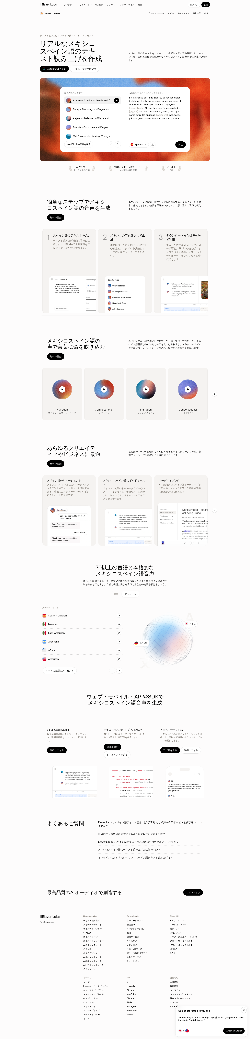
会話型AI (131, 924)
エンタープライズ (91, 1010)
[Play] (62, 389)
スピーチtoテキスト (92, 924)
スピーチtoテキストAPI (181, 941)
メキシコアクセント (83, 35)
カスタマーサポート (136, 957)
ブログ (86, 982)
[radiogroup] (92, 118)
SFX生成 (87, 932)
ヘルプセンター (90, 998)
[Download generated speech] (153, 144)
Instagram (132, 1006)
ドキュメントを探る (117, 754)
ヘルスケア (132, 941)
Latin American (65, 632)
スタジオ (87, 949)
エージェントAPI (178, 924)
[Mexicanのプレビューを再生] (44, 624)
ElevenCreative (90, 916)
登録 (206, 4)
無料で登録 (55, 217)
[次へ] (214, 394)
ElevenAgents (133, 916)
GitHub (130, 990)
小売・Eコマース (134, 949)
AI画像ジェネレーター (93, 961)
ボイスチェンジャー (92, 928)
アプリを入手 (170, 750)
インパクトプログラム (93, 990)
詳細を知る (112, 747)
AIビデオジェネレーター (94, 965)
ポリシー (174, 1002)
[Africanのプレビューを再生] (44, 650)
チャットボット (134, 961)
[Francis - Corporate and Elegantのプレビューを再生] (116, 127)
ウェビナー (88, 1002)
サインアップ (193, 892)
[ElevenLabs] (48, 4)
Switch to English (234, 1030)
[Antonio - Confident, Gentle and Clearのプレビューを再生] (116, 100)
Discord (131, 998)
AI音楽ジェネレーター (93, 945)
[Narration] (77, 372)
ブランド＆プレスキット (181, 994)
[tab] (116, 594)
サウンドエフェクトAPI (181, 945)
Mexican (62, 624)
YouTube (131, 994)
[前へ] (112, 670)
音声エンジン (176, 928)
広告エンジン (89, 969)
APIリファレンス (178, 920)
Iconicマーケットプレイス (95, 986)
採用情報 (174, 986)
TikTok (130, 1002)
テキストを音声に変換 (84, 68)
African (61, 650)
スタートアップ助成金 (93, 994)
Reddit (130, 1014)
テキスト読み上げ (48, 35)
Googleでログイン (56, 68)
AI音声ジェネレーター (93, 957)
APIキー (174, 953)
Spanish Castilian (66, 615)
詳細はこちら (57, 750)
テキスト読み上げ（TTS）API (184, 936)
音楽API (174, 949)
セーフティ (175, 990)
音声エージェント (135, 920)
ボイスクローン (90, 936)
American (62, 658)
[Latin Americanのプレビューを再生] (44, 633)
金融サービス (133, 936)
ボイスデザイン (90, 953)
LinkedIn (131, 986)
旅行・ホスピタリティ (137, 953)
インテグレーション (136, 928)
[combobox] (139, 144)
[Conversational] (119, 372)
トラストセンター (91, 1014)
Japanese (48, 922)
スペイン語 (65, 35)
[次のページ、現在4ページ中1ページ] (118, 144)
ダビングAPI (176, 932)
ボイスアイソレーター (93, 941)
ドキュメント (89, 1006)
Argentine (62, 641)
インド (86, 1018)
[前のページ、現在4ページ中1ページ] (111, 144)
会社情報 (174, 982)
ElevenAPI (174, 916)
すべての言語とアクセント (60, 670)
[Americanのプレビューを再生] (44, 659)
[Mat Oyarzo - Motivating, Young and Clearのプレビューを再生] (116, 136)
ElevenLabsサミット (180, 998)
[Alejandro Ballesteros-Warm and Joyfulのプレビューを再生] (116, 118)
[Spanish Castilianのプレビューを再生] (44, 616)
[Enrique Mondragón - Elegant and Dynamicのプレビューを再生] (116, 109)
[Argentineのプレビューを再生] (44, 642)
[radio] (92, 100)
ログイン (194, 4)
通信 (129, 932)
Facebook (132, 1010)
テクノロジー (133, 945)
